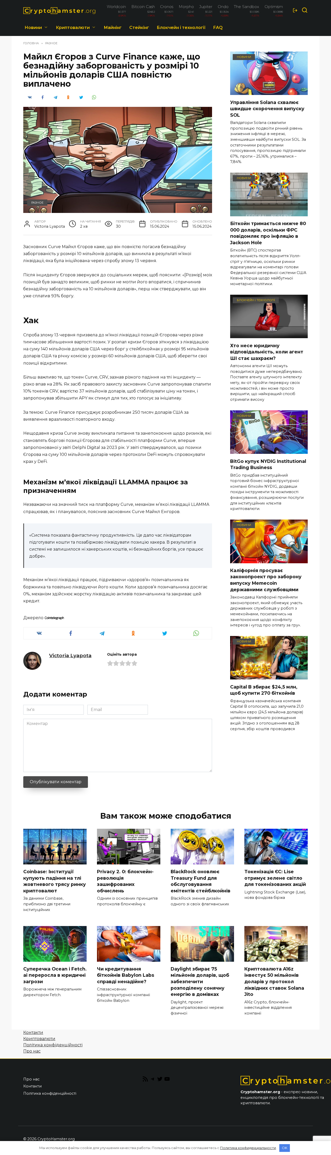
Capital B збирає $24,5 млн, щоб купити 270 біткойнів (263, 690)
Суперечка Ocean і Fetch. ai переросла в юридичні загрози (55, 975)
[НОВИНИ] (269, 91)
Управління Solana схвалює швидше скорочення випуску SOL (267, 108)
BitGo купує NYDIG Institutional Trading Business (268, 464)
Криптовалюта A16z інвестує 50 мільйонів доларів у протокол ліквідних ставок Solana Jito (274, 981)
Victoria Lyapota (70, 655)
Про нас (32, 1051)
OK (284, 1148)
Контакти (33, 1032)
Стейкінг (139, 27)
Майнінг (113, 27)
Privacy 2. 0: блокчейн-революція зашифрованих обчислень (125, 881)
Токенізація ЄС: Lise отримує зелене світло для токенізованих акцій (275, 878)
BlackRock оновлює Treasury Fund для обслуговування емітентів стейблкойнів (200, 881)
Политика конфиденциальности (248, 1148)
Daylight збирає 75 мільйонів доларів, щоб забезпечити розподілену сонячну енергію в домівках (200, 981)
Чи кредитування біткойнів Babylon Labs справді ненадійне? (125, 975)
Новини (33, 27)
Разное (37, 202)
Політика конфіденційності (52, 1044)
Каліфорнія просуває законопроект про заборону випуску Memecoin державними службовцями (266, 580)
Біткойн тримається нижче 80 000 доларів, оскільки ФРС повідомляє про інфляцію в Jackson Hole (268, 233)
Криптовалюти (73, 27)
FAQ (218, 27)
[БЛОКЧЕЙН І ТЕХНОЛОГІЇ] (269, 334)
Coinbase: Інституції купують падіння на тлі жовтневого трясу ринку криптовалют (54, 881)
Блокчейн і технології (181, 27)
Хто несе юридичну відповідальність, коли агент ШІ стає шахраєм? (266, 352)
